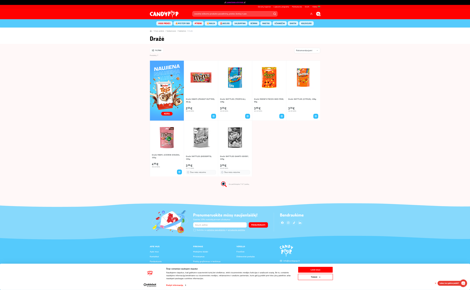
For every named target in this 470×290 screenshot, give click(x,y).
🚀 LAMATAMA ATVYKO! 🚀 (235, 2)
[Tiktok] (294, 222)
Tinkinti (314, 277)
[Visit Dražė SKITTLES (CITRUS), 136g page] (303, 78)
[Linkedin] (300, 222)
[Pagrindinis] (151, 31)
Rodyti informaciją (174, 285)
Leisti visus (315, 270)
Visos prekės (159, 31)
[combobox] (307, 50)
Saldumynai (171, 31)
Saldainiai (182, 31)
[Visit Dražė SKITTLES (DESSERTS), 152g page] (201, 138)
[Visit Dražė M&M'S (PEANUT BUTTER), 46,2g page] (201, 78)
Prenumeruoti (258, 225)
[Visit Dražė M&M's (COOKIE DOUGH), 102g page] (167, 138)
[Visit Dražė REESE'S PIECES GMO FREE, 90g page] (269, 78)
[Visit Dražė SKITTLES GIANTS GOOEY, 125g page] (235, 138)
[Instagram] (288, 222)
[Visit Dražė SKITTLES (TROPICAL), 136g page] (235, 78)
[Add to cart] (213, 116)
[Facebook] (282, 222)
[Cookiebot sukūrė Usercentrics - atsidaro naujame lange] (150, 285)
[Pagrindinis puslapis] (165, 14)
